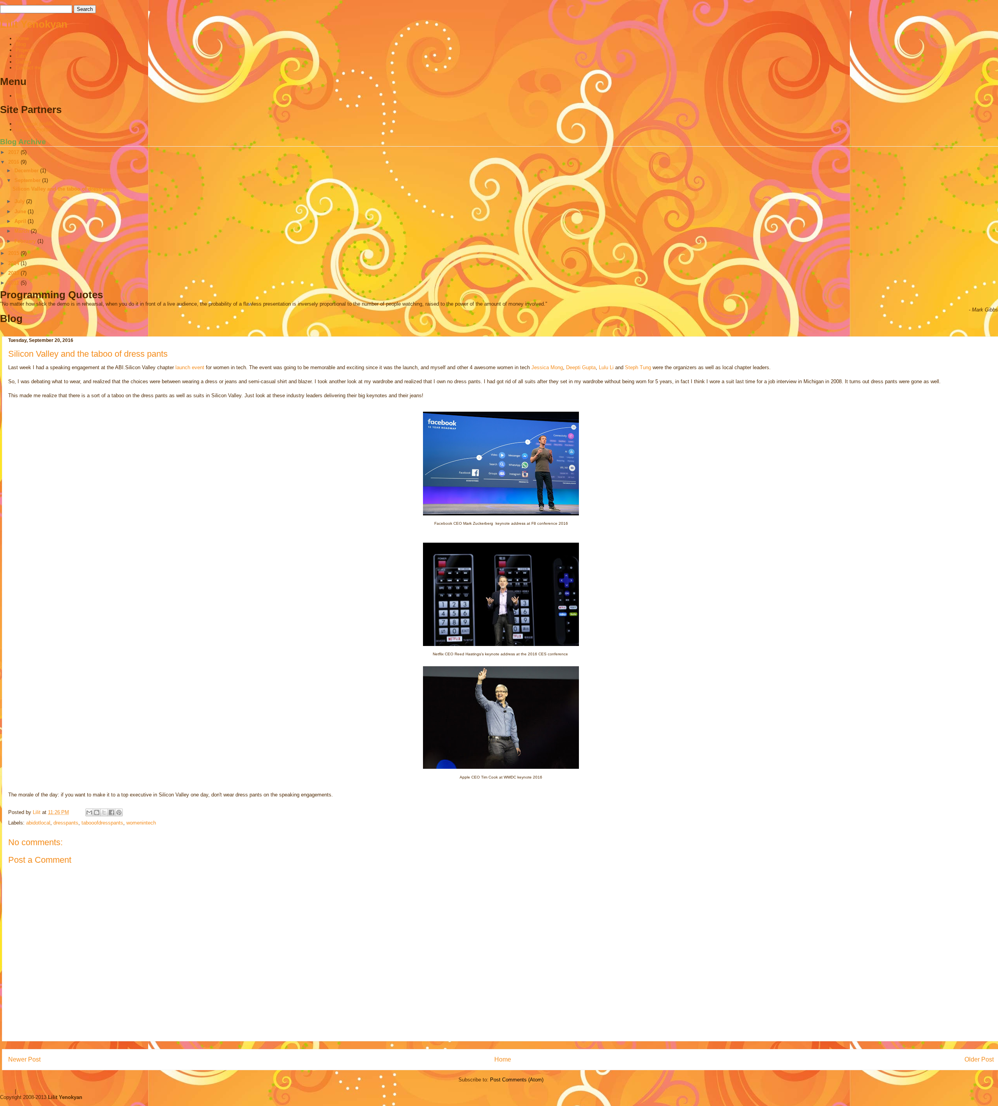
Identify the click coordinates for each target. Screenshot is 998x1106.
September (28, 180)
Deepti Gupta (581, 367)
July (20, 201)
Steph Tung (638, 367)
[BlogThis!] (97, 812)
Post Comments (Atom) (516, 1080)
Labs (21, 56)
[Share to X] (104, 812)
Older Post (979, 1059)
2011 (14, 283)
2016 (14, 162)
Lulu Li (606, 367)
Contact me (29, 68)
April (21, 221)
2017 (14, 152)
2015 (14, 253)
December (27, 170)
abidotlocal (38, 823)
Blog (21, 44)
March (22, 231)
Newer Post (24, 1059)
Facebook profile (34, 124)
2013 (14, 273)
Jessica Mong (547, 367)
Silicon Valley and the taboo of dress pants (64, 189)
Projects (25, 50)
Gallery (24, 62)
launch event (189, 367)
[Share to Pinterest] (119, 812)
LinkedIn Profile (33, 130)
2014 (14, 263)
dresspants (65, 823)
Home (22, 38)
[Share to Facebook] (111, 812)
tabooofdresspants (102, 823)
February (25, 241)
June (21, 211)
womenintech (141, 823)
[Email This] (89, 812)
